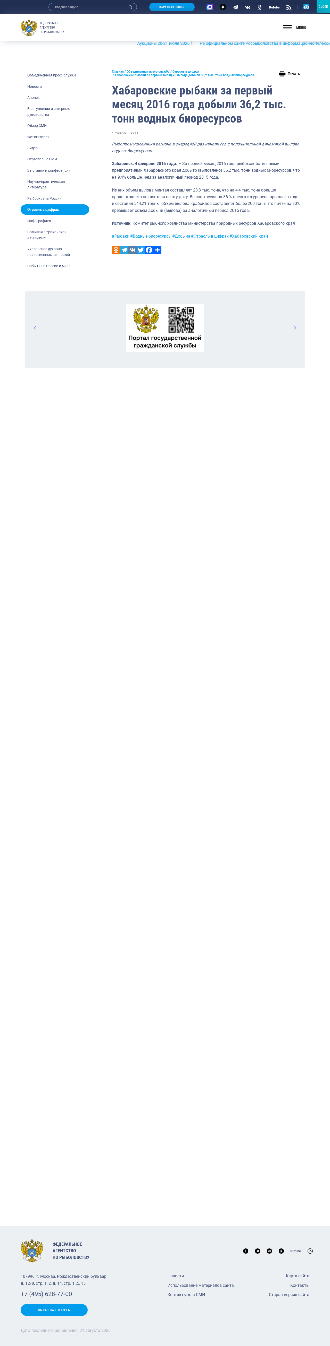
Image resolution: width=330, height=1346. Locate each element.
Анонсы (33, 97)
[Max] (210, 7)
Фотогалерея (38, 137)
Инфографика (39, 221)
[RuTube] (274, 7)
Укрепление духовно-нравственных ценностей (48, 252)
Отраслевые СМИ (42, 159)
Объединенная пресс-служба (51, 75)
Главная (118, 71)
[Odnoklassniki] (116, 250)
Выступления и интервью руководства (48, 111)
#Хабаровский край (248, 236)
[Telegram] (235, 7)
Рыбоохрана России (44, 198)
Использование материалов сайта (201, 1285)
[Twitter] (141, 250)
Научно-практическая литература (46, 184)
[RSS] (289, 7)
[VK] (247, 7)
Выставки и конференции (49, 170)
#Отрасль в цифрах (210, 236)
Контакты (299, 1285)
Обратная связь (172, 7)
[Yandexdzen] (223, 7)
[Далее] (295, 328)
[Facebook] (149, 250)
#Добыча (181, 236)
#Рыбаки (120, 236)
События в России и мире (48, 266)
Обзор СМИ (37, 126)
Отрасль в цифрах (43, 209)
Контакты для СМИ (186, 1294)
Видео (32, 148)
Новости (34, 86)
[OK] (259, 7)
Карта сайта (297, 1275)
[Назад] (35, 328)
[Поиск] (130, 7)
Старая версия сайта (289, 1294)
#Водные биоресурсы (150, 236)
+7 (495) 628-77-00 (46, 1294)
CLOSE (323, 6)
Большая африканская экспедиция (47, 235)
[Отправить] (157, 250)
